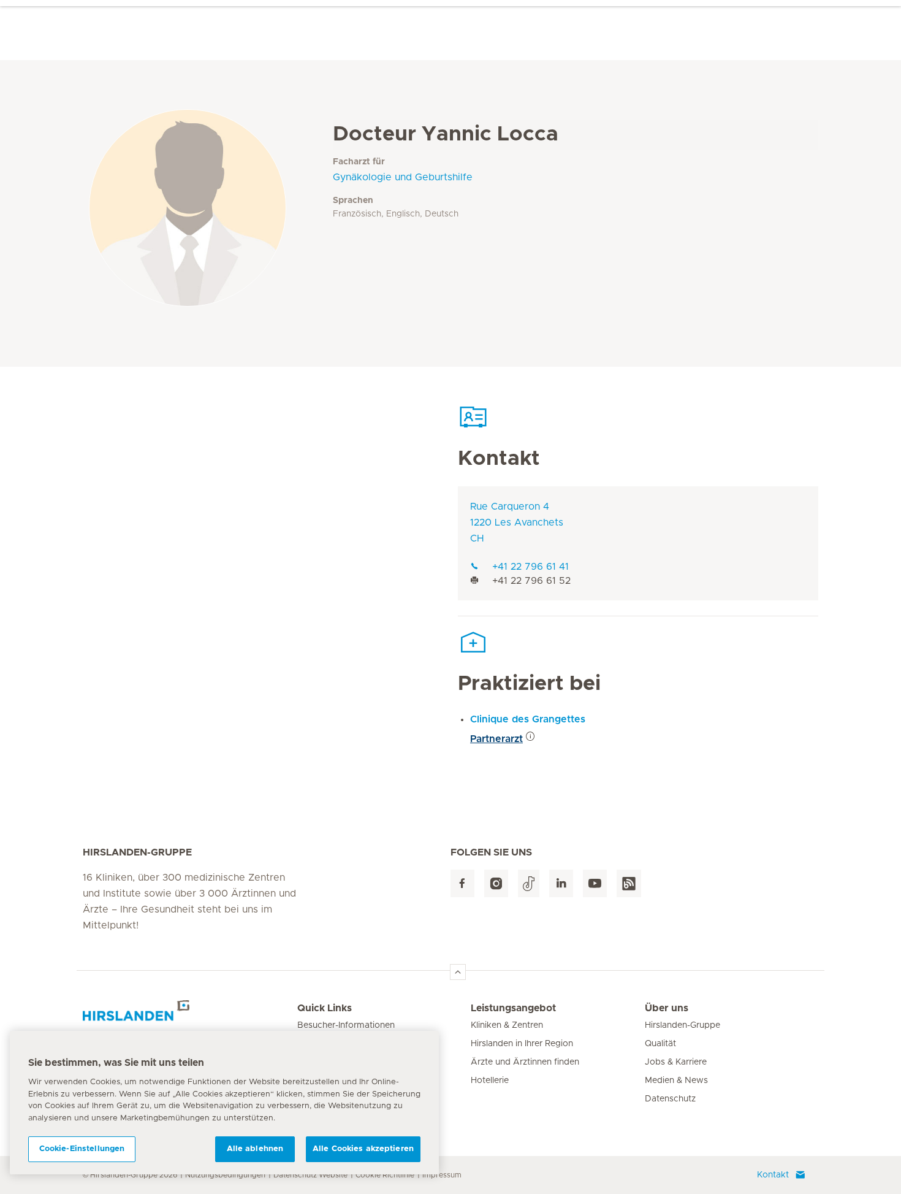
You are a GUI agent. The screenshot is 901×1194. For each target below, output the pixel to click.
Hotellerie (490, 1080)
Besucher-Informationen (346, 1025)
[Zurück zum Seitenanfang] (457, 972)
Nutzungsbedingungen (225, 1175)
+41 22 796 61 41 (530, 567)
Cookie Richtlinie (384, 1175)
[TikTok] (528, 883)
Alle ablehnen (255, 1149)
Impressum (442, 1175)
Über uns (666, 1008)
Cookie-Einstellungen (82, 1149)
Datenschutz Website (310, 1175)
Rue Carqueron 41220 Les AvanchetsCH (516, 522)
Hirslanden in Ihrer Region (522, 1043)
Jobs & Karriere (676, 1062)
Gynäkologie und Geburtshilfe (403, 177)
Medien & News (676, 1080)
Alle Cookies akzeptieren (363, 1149)
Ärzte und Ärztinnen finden (525, 1062)
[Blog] (629, 883)
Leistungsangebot (513, 1008)
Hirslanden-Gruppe (682, 1025)
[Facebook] (462, 883)
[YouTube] (595, 883)
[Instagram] (496, 883)
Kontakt (773, 1175)
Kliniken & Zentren (507, 1025)
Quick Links (324, 1008)
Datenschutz (670, 1099)
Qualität (660, 1043)
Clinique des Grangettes (527, 719)
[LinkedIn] (561, 883)
